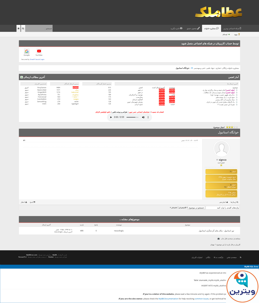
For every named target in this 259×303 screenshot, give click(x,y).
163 (109, 99)
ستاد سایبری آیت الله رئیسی (225, 99)
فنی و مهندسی (199, 68)
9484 (58, 87)
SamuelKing (41, 101)
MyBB (54, 255)
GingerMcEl (42, 92)
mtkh (44, 104)
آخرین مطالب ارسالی (34, 77)
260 (58, 104)
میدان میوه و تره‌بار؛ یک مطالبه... (219, 92)
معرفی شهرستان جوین (135, 102)
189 (109, 94)
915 (109, 87)
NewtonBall (41, 90)
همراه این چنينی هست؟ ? (226, 104)
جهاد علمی (210, 68)
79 (230, 171)
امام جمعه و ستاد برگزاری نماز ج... (218, 90)
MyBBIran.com (31, 255)
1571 (58, 90)
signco (222, 159)
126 (109, 104)
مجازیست (139, 97)
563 (58, 97)
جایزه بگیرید (175, 28)
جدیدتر (174, 207)
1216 (58, 92)
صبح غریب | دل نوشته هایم (225, 97)
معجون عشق (192, 28)
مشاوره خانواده (210, 28)
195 (109, 92)
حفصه (173, 104)
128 (109, 101)
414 (58, 99)
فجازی (218, 68)
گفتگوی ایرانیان (137, 99)
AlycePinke (42, 94)
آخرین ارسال (68, 232)
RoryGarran (41, 87)
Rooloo (51, 257)
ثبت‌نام (225, 34)
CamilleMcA (41, 99)
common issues (202, 298)
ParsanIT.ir (22, 257)
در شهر (140, 90)
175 (109, 97)
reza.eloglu (119, 230)
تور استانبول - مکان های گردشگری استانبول (216, 230)
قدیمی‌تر (182, 207)
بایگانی (208, 257)
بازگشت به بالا (218, 257)
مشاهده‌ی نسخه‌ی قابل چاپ (230, 238)
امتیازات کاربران (197, 257)
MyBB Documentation (168, 298)
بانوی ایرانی (139, 104)
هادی (173, 95)
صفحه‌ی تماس (232, 257)
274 (58, 101)
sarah (76, 101)
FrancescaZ (42, 97)
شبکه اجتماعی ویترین (231, 28)
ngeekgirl (75, 104)
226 (109, 90)
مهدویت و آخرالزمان (136, 95)
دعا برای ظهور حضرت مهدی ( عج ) (222, 95)
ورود (235, 34)
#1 (24, 140)
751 (58, 94)
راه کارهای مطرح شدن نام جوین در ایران (221, 102)
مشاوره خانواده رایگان (230, 68)
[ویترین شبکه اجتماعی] (242, 286)
